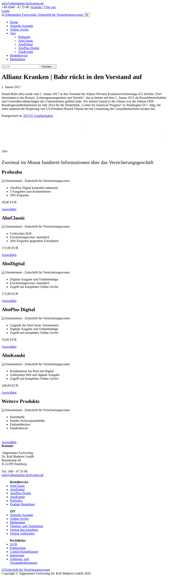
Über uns (50, 7)
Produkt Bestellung (22, 504)
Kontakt (36, 7)
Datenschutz (18, 548)
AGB (13, 544)
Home (14, 22)
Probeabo (24, 37)
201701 (28, 115)
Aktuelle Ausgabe (21, 26)
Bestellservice (19, 55)
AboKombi (25, 52)
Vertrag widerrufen (22, 533)
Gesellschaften (43, 115)
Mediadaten (17, 59)
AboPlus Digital (28, 48)
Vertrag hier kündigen (24, 530)
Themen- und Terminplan (26, 526)
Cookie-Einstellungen (24, 551)
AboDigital (25, 44)
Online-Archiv (19, 29)
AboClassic (25, 40)
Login (5, 11)
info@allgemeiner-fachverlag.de (22, 3)
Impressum (17, 555)
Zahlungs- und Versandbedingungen (23, 560)
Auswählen (9, 209)
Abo (13, 33)
